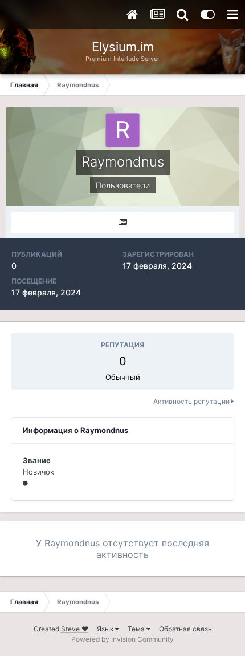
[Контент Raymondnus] (122, 222)
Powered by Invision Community (122, 639)
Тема (137, 629)
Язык (106, 629)
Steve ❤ (74, 629)
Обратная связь (185, 629)
